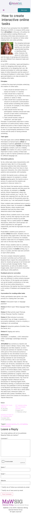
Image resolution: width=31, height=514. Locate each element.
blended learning (11, 424)
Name (3, 467)
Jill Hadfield (23, 424)
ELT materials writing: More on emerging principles (21, 407)
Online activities (6, 426)
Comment (4, 438)
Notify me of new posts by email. (12, 490)
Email (3, 473)
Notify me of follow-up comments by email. (16, 487)
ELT (18, 424)
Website (3, 480)
